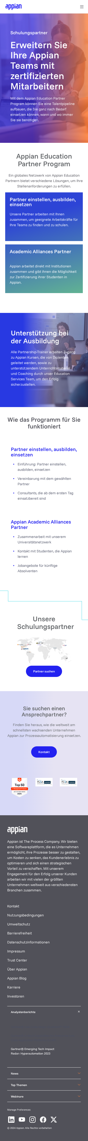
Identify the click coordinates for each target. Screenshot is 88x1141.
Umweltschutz (18, 924)
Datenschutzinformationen (28, 942)
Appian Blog (16, 978)
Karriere (13, 987)
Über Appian (17, 969)
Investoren (15, 996)
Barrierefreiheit (19, 933)
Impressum (16, 951)
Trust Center (17, 960)
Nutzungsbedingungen (25, 915)
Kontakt (13, 906)
